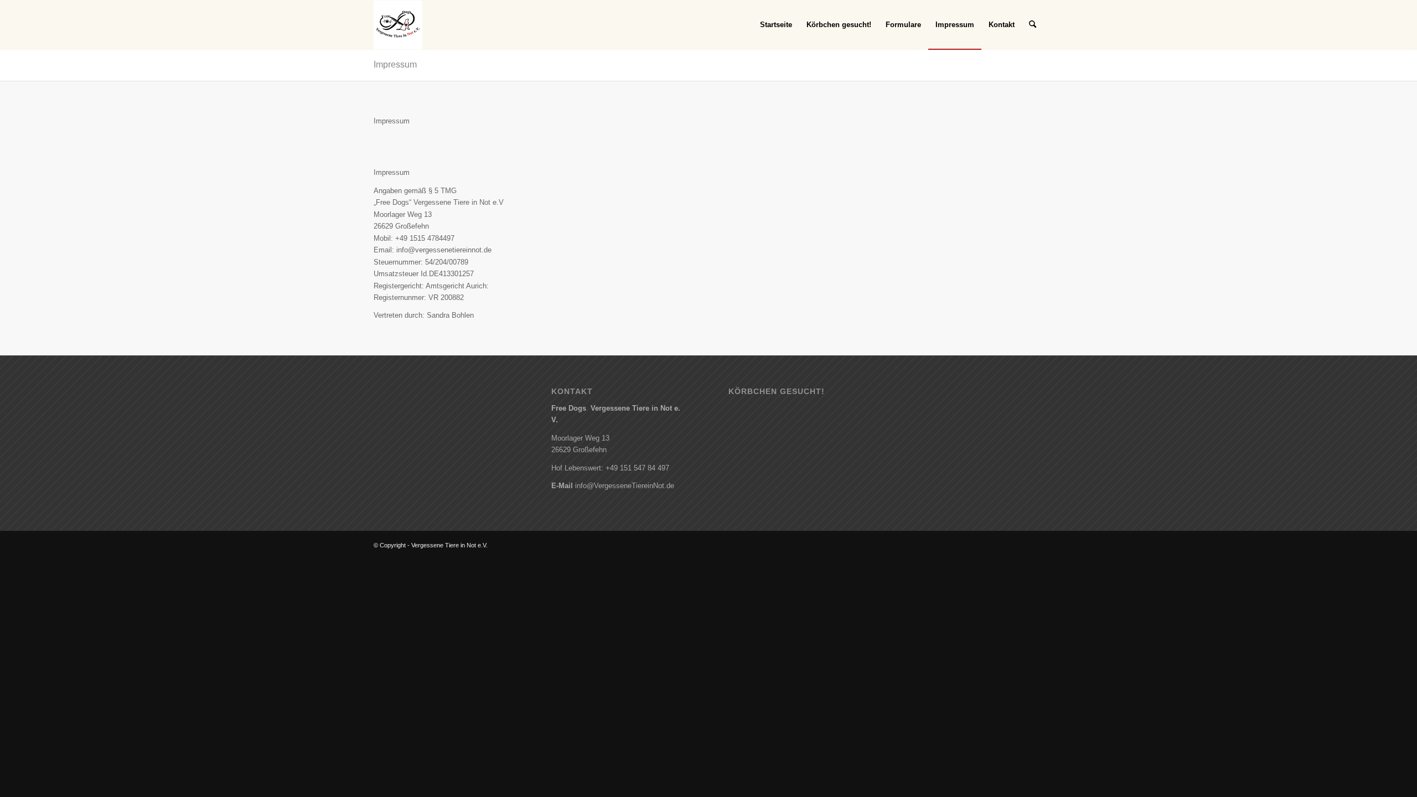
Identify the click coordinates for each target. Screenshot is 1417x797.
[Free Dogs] (398, 25)
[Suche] (1032, 25)
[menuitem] (776, 25)
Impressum (395, 64)
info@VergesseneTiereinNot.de (624, 486)
